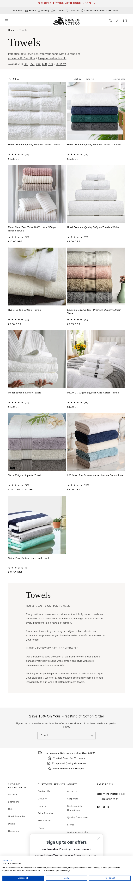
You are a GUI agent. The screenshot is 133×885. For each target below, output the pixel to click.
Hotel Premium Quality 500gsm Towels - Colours (94, 144)
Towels (23, 30)
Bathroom (13, 801)
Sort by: (78, 78)
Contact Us (44, 791)
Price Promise (45, 813)
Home (11, 30)
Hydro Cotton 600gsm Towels (24, 310)
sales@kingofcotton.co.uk (111, 793)
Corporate (59, 10)
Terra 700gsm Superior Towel (24, 475)
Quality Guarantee (77, 817)
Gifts (10, 809)
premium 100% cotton (21, 58)
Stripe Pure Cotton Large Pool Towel (28, 558)
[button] (6, 20)
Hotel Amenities (16, 816)
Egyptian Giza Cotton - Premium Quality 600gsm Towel (94, 312)
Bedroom (13, 794)
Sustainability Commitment (74, 808)
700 (50, 64)
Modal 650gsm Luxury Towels (24, 392)
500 (26, 64)
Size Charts (44, 820)
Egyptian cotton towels (52, 58)
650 (44, 64)
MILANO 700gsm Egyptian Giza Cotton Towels (93, 392)
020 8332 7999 (110, 799)
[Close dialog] (99, 838)
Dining (11, 823)
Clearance (13, 831)
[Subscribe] (92, 735)
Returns (32, 10)
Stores (70, 824)
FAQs (41, 828)
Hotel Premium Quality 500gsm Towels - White (34, 144)
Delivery (45, 10)
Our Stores (18, 10)
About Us (72, 791)
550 (32, 64)
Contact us (74, 10)
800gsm (61, 64)
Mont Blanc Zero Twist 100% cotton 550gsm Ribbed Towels (32, 229)
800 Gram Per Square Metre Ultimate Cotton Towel (95, 475)
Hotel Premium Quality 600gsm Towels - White (93, 227)
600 (38, 64)
